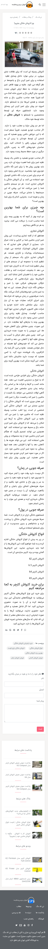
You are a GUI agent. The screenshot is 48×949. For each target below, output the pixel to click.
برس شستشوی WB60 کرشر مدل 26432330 (18, 880)
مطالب (18, 906)
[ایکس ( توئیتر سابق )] (16, 925)
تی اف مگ (40, 906)
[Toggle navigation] (44, 4)
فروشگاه (41, 918)
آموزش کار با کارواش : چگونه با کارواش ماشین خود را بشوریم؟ (18, 835)
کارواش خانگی (37, 375)
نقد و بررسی (16, 912)
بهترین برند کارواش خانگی (34, 653)
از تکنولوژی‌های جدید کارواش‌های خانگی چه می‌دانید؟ (18, 812)
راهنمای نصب (29, 918)
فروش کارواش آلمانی (36, 658)
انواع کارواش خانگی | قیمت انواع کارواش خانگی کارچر (18, 823)
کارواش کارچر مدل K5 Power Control (18, 870)
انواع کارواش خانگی (36, 648)
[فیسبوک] (32, 925)
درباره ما (28, 912)
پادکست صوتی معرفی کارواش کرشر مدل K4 (18, 776)
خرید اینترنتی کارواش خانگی (23, 643)
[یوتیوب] (25, 925)
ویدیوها (28, 906)
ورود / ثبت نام (4, 4)
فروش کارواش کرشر (17, 658)
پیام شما (40, 701)
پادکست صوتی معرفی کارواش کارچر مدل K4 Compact (18, 787)
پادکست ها (40, 912)
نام (42, 678)
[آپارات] (20, 925)
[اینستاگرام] (28, 925)
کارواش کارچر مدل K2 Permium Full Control (18, 859)
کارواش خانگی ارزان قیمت (16, 648)
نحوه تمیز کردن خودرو (23, 453)
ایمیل (41, 690)
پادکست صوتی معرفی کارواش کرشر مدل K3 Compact (18, 764)
